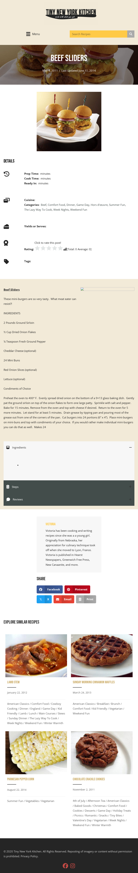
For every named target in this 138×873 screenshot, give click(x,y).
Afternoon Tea (96, 800)
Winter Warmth (53, 723)
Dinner (70, 205)
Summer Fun (117, 205)
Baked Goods (82, 805)
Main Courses (47, 713)
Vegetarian (116, 708)
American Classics (18, 703)
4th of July (79, 800)
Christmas (99, 805)
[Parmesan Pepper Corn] (36, 780)
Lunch (32, 713)
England (35, 708)
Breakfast (103, 703)
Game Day (82, 205)
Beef (43, 205)
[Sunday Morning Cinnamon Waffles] (101, 680)
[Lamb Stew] (36, 680)
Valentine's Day (82, 820)
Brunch (115, 703)
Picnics (78, 815)
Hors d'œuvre (99, 205)
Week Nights (61, 209)
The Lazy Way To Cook (38, 209)
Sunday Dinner (18, 718)
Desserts (90, 810)
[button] (65, 865)
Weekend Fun (78, 209)
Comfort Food (56, 205)
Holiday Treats (122, 810)
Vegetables (32, 801)
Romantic (91, 815)
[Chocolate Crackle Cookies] (101, 780)
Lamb (23, 713)
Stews (61, 713)
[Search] (130, 34)
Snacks (103, 815)
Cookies (77, 810)
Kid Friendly (99, 708)
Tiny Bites (116, 815)
